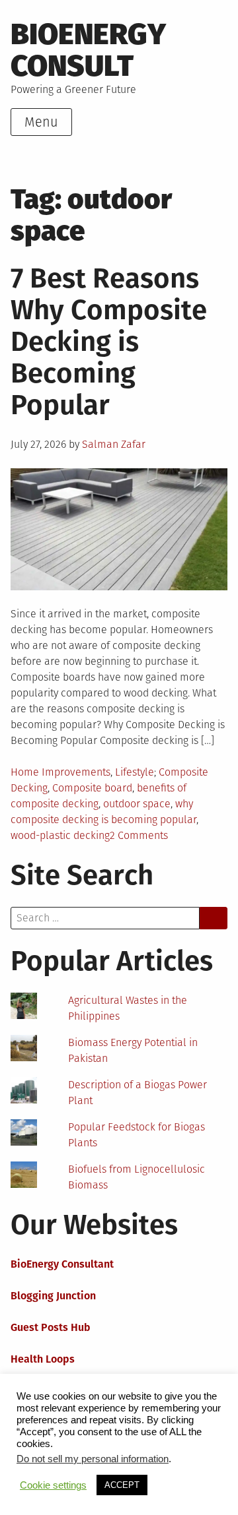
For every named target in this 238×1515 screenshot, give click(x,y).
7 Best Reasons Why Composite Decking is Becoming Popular (109, 341)
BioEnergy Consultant (62, 1264)
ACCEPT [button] (121, 1485)
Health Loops (43, 1359)
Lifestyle (134, 772)
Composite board (92, 788)
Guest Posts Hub (51, 1327)
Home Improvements (60, 772)
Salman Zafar (113, 444)
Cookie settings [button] (53, 1485)
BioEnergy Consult (88, 50)
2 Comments (139, 835)
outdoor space (137, 803)
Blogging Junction (53, 1295)
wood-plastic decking (60, 835)
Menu (41, 122)
